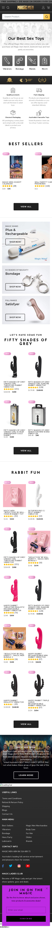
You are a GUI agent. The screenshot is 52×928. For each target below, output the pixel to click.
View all (26, 206)
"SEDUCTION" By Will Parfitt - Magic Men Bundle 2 (14, 655)
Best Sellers (7, 825)
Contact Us (7, 814)
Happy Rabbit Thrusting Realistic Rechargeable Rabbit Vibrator (14, 608)
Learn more (26, 775)
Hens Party (7, 837)
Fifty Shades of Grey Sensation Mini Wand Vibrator (39, 431)
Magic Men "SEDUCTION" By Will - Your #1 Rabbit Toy (14, 512)
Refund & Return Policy (12, 802)
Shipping (6, 806)
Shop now (15, 242)
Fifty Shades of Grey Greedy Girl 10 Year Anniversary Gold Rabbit (14, 432)
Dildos (29, 837)
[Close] (47, 888)
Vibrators (6, 829)
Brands (29, 841)
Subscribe (26, 919)
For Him (29, 833)
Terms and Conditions (12, 798)
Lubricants (7, 841)
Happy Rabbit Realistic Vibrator (14, 701)
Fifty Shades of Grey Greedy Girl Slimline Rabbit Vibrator (39, 383)
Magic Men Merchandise (36, 825)
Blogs (4, 810)
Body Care (30, 829)
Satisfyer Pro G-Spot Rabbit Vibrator (36, 512)
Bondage (6, 833)
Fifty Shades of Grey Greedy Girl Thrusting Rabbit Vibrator (14, 384)
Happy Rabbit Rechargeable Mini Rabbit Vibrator (38, 655)
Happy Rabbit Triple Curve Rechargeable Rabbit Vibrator (38, 703)
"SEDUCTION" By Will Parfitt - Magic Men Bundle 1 (38, 558)
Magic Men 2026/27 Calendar (11, 183)
